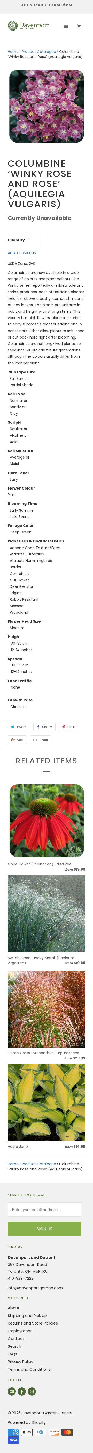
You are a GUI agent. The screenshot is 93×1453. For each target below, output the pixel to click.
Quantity (16, 240)
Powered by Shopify (27, 1422)
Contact (16, 1338)
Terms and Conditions (29, 1369)
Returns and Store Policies (33, 1323)
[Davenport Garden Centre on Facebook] (22, 1391)
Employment (20, 1330)
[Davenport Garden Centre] (28, 27)
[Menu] (65, 26)
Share (47, 726)
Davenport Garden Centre (47, 1413)
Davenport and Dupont (31, 1257)
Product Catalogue (39, 51)
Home (13, 51)
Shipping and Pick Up (27, 1315)
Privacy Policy (20, 1361)
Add (20, 739)
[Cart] (79, 26)
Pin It (71, 726)
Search (14, 1346)
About (14, 1307)
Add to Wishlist (23, 252)
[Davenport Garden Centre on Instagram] (32, 1391)
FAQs (12, 1354)
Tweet (22, 726)
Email (43, 739)
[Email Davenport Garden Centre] (12, 1391)
